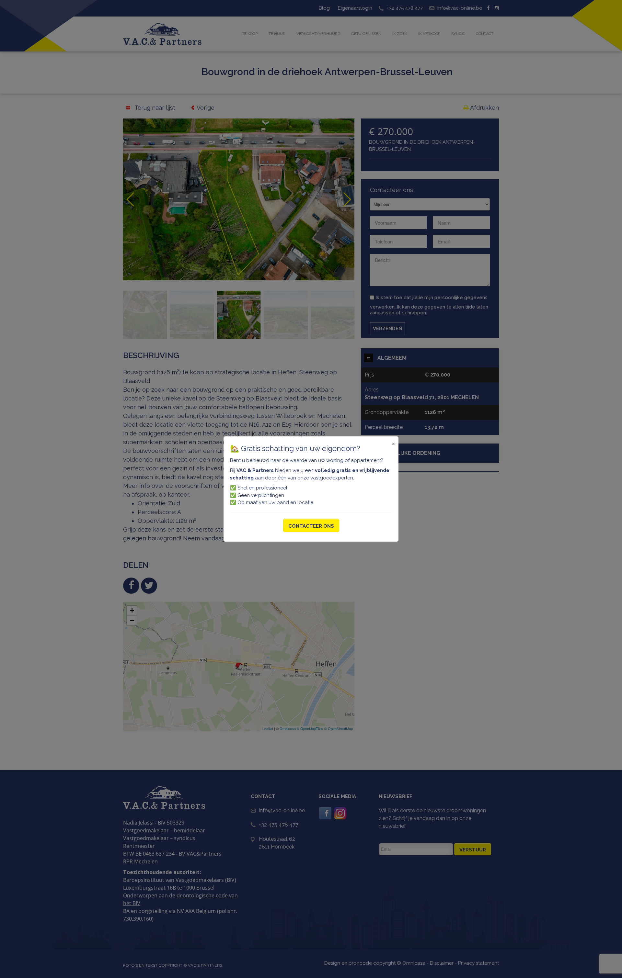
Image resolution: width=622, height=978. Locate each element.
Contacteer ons (311, 526)
